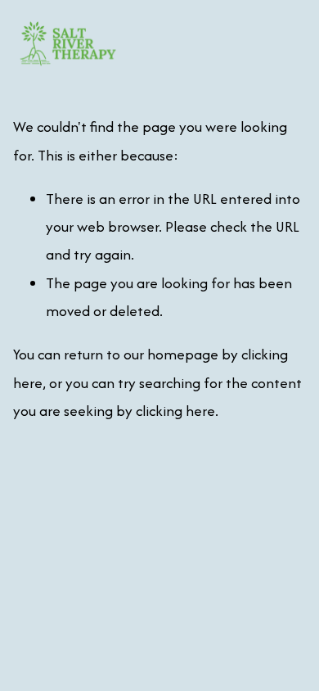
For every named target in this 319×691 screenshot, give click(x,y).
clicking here (175, 410)
